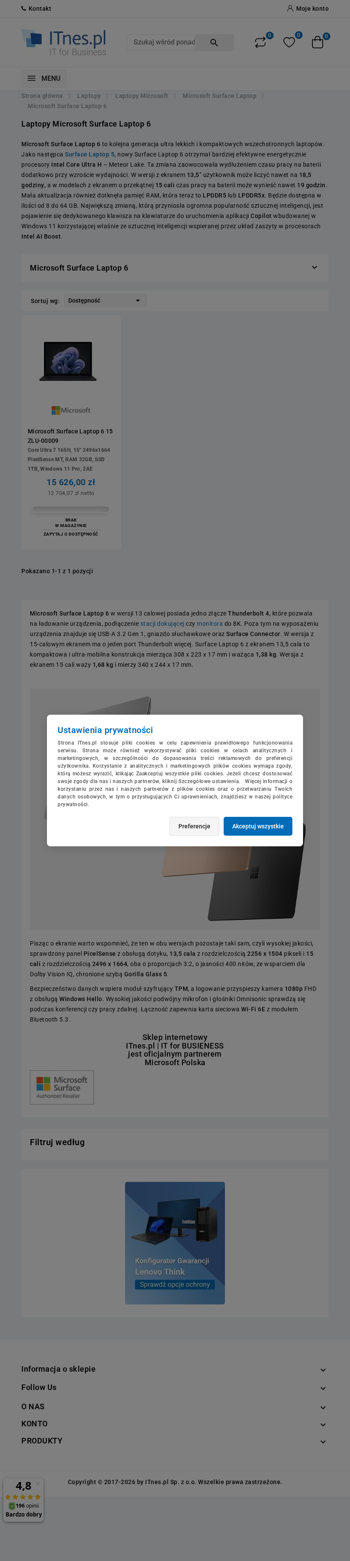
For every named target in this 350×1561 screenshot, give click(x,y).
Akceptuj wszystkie (258, 826)
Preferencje (194, 826)
